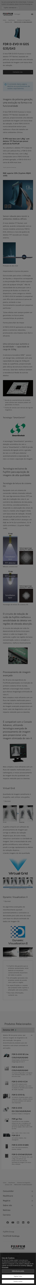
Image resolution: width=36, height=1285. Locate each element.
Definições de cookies (18, 1271)
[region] (18, 1269)
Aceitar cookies (18, 1281)
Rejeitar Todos (18, 1276)
